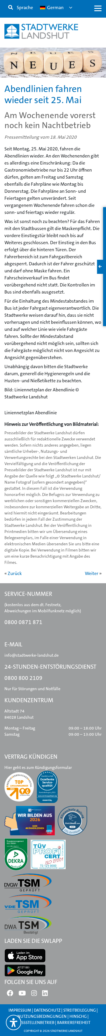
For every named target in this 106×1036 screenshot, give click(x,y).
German (55, 7)
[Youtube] (22, 994)
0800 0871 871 (23, 622)
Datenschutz (47, 1010)
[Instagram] (34, 994)
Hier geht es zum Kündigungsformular (38, 767)
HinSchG (78, 1016)
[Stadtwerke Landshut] (41, 31)
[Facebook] (10, 994)
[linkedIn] (45, 994)
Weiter (91, 573)
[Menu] (98, 8)
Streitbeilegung (79, 1010)
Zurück (15, 573)
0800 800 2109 (23, 678)
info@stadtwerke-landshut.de (31, 655)
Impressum (20, 1010)
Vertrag (23, 81)
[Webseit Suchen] (10, 7)
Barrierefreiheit (73, 1022)
